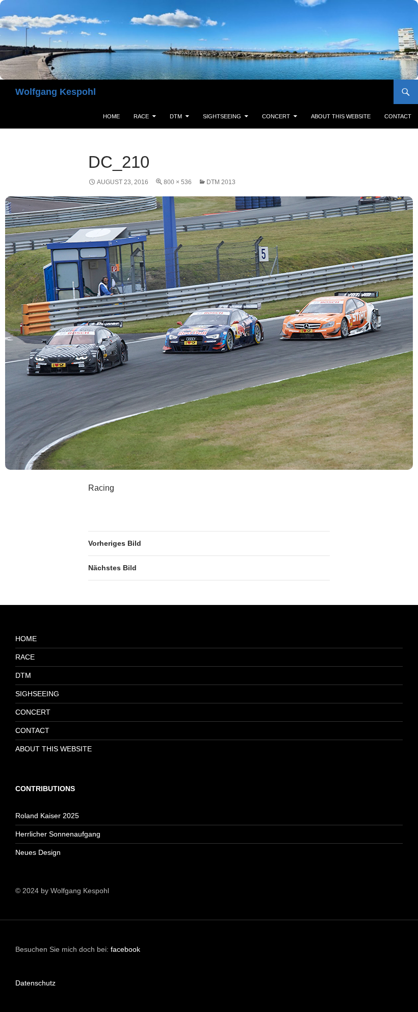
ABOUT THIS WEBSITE (53, 749)
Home (111, 116)
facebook (125, 949)
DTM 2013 (221, 182)
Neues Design (38, 852)
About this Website (341, 116)
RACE (141, 116)
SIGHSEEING (37, 694)
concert (276, 116)
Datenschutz (35, 983)
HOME (26, 639)
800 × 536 (178, 182)
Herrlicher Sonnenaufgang (57, 834)
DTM (176, 116)
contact (397, 116)
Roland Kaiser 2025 (47, 816)
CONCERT (32, 712)
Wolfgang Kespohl (55, 92)
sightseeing (222, 116)
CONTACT (32, 730)
